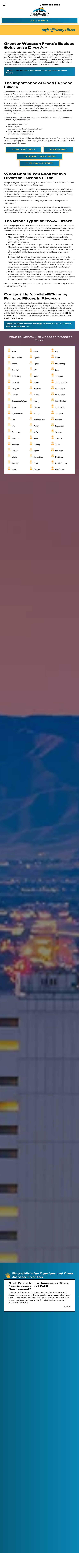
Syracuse (58, 432)
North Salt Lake (39, 420)
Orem (36, 438)
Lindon (36, 376)
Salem (57, 357)
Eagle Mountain (17, 413)
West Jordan (59, 457)
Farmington (16, 432)
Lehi (35, 370)
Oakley (36, 426)
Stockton (58, 420)
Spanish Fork (59, 407)
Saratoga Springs (61, 382)
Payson (36, 451)
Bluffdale (15, 364)
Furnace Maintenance (23, 149)
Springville (59, 413)
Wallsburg (58, 451)
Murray (36, 413)
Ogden (36, 432)
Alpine (14, 351)
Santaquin (59, 376)
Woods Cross (60, 469)
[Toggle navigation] (4, 5)
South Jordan (60, 395)
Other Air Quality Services (39, 163)
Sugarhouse (59, 426)
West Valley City (61, 463)
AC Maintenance (58, 149)
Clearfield (15, 388)
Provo (36, 463)
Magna (36, 382)
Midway (36, 401)
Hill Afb (14, 457)
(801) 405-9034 (51, 5)
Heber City (15, 438)
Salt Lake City (60, 364)
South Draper (60, 388)
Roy (56, 351)
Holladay (15, 463)
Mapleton (37, 388)
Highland (15, 451)
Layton (36, 364)
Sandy (57, 370)
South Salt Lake (60, 401)
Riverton (37, 469)
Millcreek (37, 407)
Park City (37, 444)
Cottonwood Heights (19, 401)
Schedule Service (39, 20)
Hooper (14, 469)
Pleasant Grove (39, 457)
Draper (14, 407)
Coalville (15, 395)
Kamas (36, 351)
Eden (13, 426)
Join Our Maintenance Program (39, 156)
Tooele (57, 444)
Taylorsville (59, 438)
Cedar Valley (16, 376)
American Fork (17, 357)
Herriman (15, 444)
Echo (13, 420)
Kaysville (37, 357)
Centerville (15, 382)
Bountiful (15, 370)
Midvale (36, 395)
